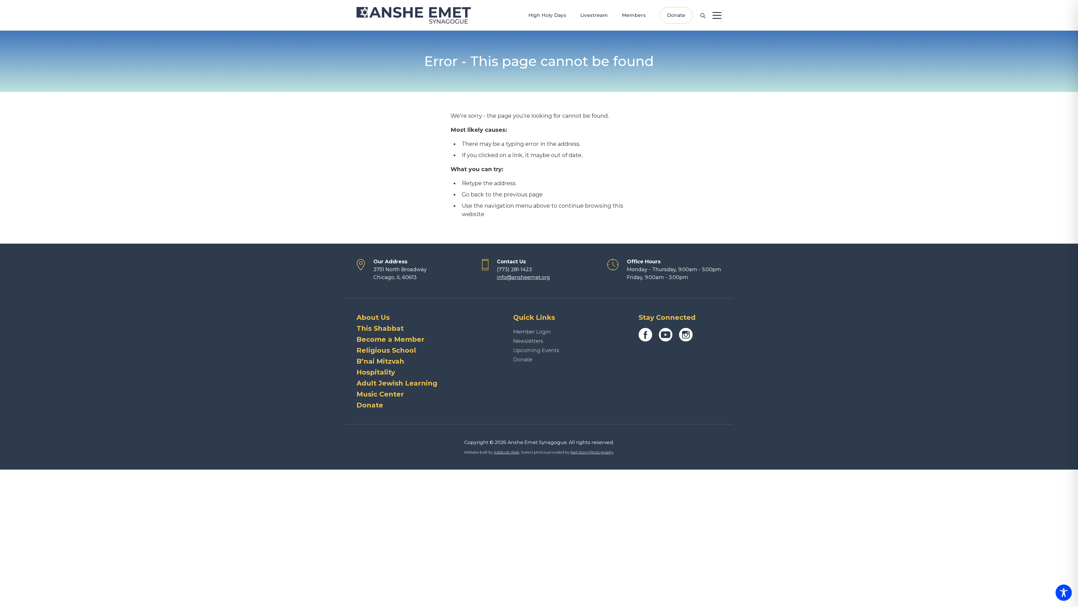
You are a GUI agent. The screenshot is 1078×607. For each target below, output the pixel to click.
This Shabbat (380, 328)
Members (634, 15)
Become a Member (390, 339)
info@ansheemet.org (523, 277)
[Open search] (703, 15)
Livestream (594, 15)
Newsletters (528, 341)
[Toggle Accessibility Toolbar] (1063, 592)
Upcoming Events (536, 350)
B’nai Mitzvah (380, 361)
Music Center (380, 394)
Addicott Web (506, 452)
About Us (373, 317)
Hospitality (376, 372)
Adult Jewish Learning (397, 383)
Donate (676, 15)
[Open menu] (716, 15)
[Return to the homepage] (414, 15)
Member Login (532, 332)
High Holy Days (547, 15)
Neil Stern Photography (591, 452)
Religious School (386, 350)
